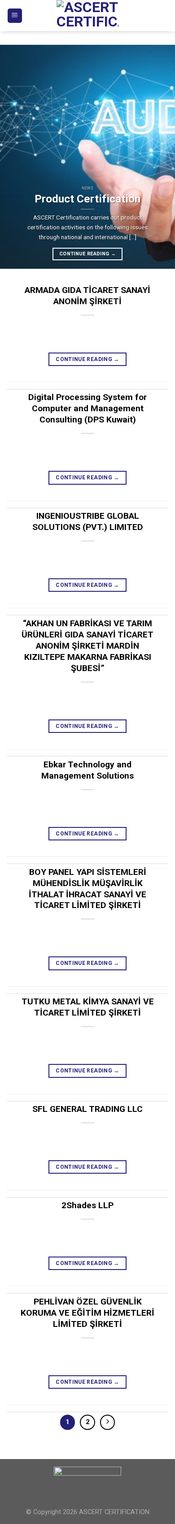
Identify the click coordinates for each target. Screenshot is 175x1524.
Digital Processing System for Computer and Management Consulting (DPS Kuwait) (87, 408)
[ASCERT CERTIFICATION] (87, 15)
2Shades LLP (87, 1205)
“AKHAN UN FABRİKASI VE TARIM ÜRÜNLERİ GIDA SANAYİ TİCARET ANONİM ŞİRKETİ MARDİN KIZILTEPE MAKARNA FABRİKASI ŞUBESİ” (87, 645)
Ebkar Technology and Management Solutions (87, 770)
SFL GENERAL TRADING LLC (87, 1109)
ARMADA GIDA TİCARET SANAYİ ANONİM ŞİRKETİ (87, 295)
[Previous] (15, 156)
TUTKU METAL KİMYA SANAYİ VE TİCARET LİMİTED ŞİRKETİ (88, 1007)
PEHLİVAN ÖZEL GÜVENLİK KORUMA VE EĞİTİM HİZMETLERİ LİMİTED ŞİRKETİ (87, 1312)
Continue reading (87, 254)
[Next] (160, 156)
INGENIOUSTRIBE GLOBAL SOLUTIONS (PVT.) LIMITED (87, 521)
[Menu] (15, 16)
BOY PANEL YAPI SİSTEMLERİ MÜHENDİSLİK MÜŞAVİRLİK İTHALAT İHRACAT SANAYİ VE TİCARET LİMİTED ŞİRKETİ (87, 889)
